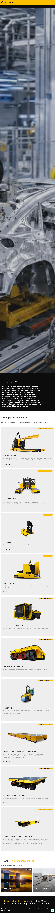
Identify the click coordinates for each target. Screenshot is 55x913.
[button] (53, 2)
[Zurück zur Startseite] (9, 2)
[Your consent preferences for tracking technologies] (52, 910)
